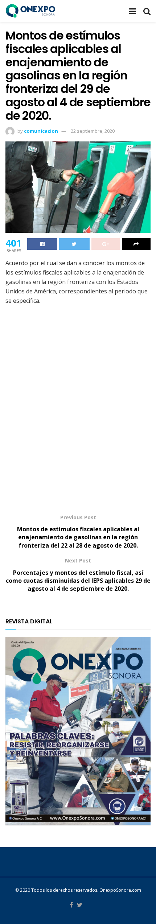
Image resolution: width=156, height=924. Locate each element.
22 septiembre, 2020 (93, 131)
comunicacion (41, 131)
